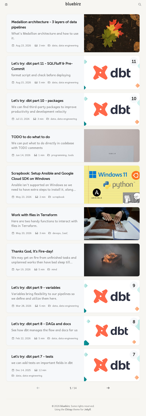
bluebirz (65, 406)
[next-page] (108, 387)
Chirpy (68, 409)
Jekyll (87, 409)
